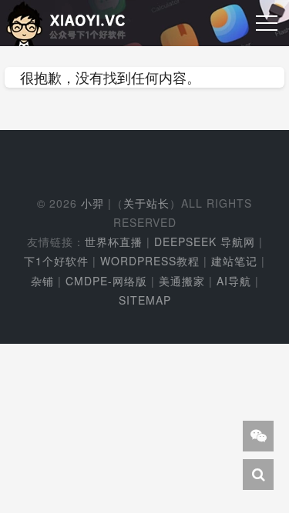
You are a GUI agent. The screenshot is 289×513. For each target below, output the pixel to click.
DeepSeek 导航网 (204, 241)
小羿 (92, 203)
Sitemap (145, 300)
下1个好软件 (56, 260)
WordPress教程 (150, 260)
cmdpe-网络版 (106, 280)
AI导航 (234, 280)
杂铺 (42, 280)
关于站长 (146, 203)
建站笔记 (234, 260)
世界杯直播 (114, 241)
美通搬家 (182, 280)
